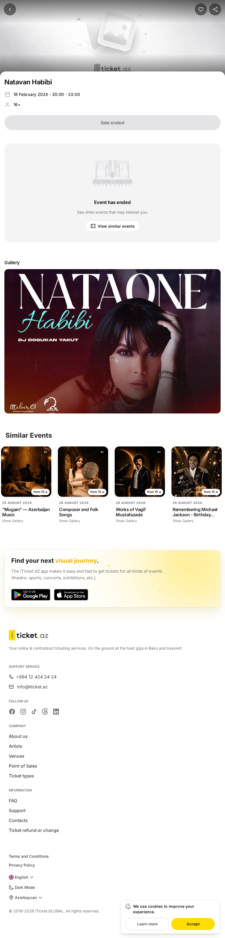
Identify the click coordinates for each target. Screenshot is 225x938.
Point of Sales (23, 766)
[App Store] (71, 594)
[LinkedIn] (56, 711)
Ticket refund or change (34, 830)
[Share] (215, 9)
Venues (16, 756)
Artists (15, 746)
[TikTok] (34, 711)
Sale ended (112, 122)
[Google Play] (30, 594)
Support (17, 810)
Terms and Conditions (29, 856)
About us (18, 736)
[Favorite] (201, 9)
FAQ (13, 800)
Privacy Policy (22, 865)
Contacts (18, 820)
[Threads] (45, 711)
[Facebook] (12, 711)
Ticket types (21, 776)
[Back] (10, 9)
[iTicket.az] (112, 635)
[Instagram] (23, 711)
